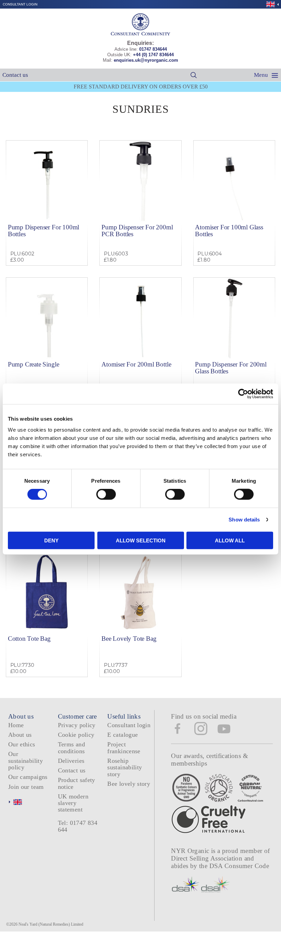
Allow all (230, 540)
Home (16, 725)
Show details (244, 519)
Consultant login (20, 4)
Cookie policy (76, 734)
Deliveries (71, 760)
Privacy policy (77, 725)
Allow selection (141, 540)
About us (20, 734)
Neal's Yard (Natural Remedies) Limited (51, 924)
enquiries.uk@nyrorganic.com (146, 60)
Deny (51, 540)
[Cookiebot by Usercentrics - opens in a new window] (243, 394)
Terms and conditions (71, 747)
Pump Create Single (33, 364)
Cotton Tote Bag (29, 638)
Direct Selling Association (207, 858)
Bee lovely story (128, 783)
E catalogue (122, 734)
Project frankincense (123, 747)
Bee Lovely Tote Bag (128, 638)
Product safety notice (76, 783)
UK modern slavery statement (73, 803)
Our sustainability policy (25, 760)
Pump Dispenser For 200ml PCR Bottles (137, 230)
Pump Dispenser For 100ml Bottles (43, 230)
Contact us (15, 75)
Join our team (26, 786)
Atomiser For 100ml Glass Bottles (229, 230)
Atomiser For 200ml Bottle (136, 364)
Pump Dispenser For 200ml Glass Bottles (230, 367)
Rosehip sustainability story (124, 767)
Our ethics (21, 744)
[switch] (106, 494)
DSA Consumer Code (239, 865)
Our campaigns (28, 776)
